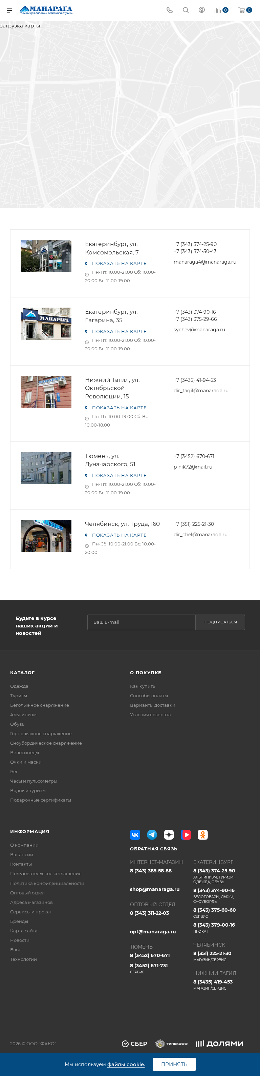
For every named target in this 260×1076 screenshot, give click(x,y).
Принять (174, 1064)
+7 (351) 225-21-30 (194, 524)
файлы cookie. (126, 1064)
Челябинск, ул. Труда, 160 (122, 523)
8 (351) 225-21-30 (212, 956)
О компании (24, 845)
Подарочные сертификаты (40, 800)
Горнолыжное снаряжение (41, 733)
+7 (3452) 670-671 (194, 456)
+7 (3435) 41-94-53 (195, 380)
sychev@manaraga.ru (199, 330)
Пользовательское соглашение (46, 873)
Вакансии (21, 854)
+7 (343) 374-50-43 (195, 251)
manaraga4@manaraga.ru (205, 262)
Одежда (19, 686)
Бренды (19, 921)
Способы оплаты (149, 695)
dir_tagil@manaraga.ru (201, 391)
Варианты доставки (152, 705)
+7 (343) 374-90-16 (195, 312)
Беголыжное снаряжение (39, 705)
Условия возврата (150, 714)
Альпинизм (23, 714)
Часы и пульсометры (33, 781)
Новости (19, 940)
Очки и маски (26, 762)
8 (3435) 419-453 (213, 985)
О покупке (145, 672)
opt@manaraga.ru (153, 932)
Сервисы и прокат (31, 911)
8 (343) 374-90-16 (214, 895)
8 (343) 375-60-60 (214, 913)
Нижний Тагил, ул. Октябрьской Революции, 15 (112, 388)
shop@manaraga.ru (155, 889)
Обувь (17, 724)
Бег (14, 771)
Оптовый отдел (27, 892)
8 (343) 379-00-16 (214, 928)
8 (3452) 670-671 (150, 955)
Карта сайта (24, 930)
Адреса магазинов (31, 902)
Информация (30, 831)
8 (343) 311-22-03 (149, 913)
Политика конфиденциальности (47, 883)
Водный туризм (28, 790)
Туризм (18, 695)
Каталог (22, 672)
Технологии (23, 959)
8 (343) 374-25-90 (214, 876)
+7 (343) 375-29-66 (195, 319)
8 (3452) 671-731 (149, 968)
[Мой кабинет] (202, 10)
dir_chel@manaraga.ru (201, 535)
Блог (15, 949)
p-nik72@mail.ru (193, 467)
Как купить (142, 686)
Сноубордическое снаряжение (46, 743)
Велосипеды (24, 752)
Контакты (21, 864)
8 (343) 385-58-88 (151, 871)
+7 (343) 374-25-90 (195, 244)
